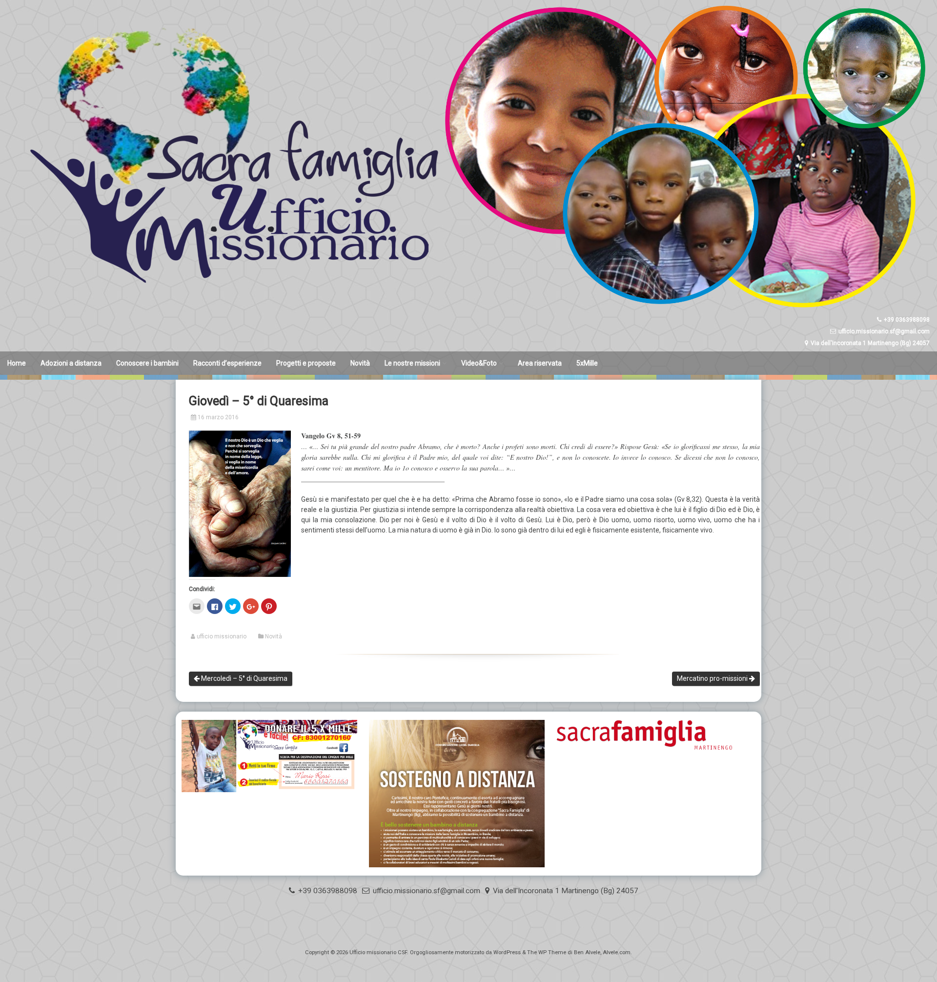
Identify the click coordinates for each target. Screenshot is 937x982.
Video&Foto (479, 363)
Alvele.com (617, 952)
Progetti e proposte (306, 363)
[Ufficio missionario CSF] (468, 309)
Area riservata (540, 363)
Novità (360, 363)
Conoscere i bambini (147, 363)
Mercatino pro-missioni (713, 678)
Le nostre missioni (412, 363)
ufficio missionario (221, 636)
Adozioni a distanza (71, 363)
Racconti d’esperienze (227, 363)
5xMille (587, 363)
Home (16, 363)
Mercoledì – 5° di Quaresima (243, 678)
